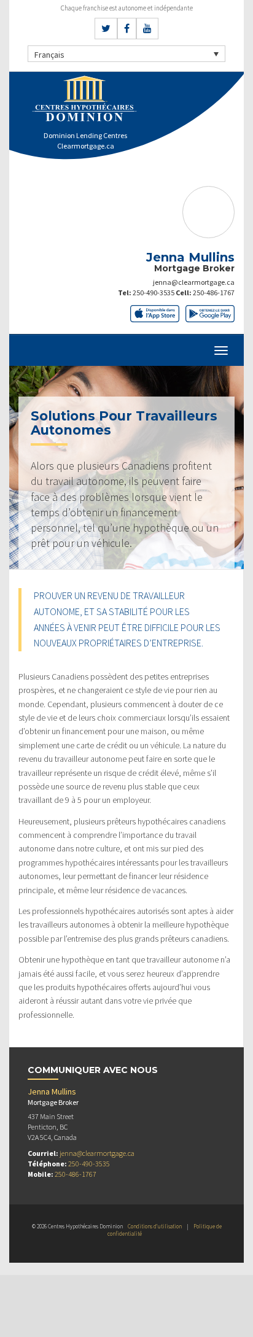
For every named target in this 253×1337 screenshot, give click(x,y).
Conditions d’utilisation (155, 1226)
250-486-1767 (214, 292)
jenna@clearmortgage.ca (194, 282)
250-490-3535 (153, 292)
